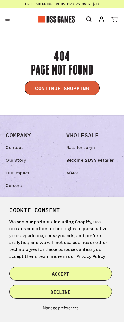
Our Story (16, 160)
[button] (7, 19)
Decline (60, 292)
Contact (14, 147)
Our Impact (18, 172)
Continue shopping (62, 88)
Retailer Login (80, 147)
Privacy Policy (91, 256)
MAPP (72, 172)
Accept (60, 273)
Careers (14, 185)
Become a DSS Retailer (90, 160)
